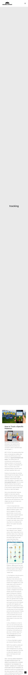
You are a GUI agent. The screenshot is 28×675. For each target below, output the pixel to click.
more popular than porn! (10, 482)
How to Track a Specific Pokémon (14, 427)
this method (11, 635)
